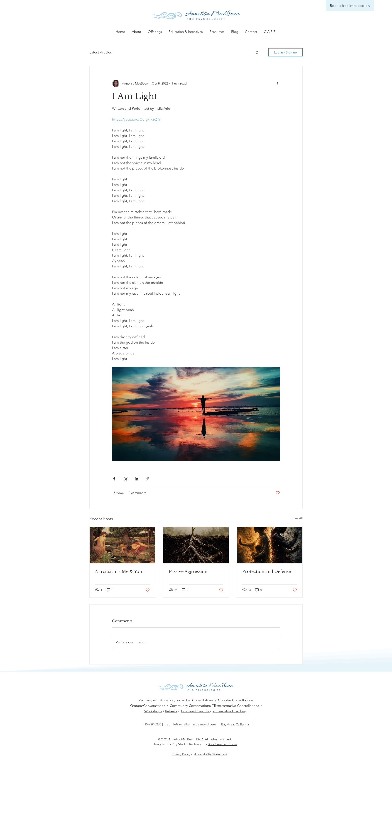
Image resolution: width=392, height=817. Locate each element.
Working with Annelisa (156, 700)
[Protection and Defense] (269, 545)
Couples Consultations (235, 700)
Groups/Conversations (147, 705)
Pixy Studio (179, 744)
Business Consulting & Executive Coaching (214, 711)
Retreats (171, 711)
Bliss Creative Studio (222, 744)
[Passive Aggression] (196, 545)
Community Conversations (190, 705)
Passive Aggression (188, 571)
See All (298, 518)
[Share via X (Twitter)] (125, 479)
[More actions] (277, 83)
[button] (136, 31)
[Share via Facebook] (114, 479)
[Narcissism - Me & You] (122, 545)
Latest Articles (100, 52)
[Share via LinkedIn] (136, 479)
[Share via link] (147, 479)
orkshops (155, 711)
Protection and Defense (266, 571)
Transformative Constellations (236, 705)
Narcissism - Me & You (118, 571)
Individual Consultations (194, 700)
